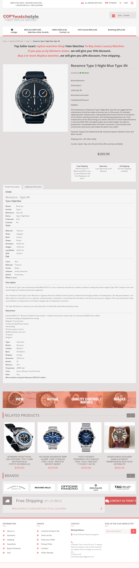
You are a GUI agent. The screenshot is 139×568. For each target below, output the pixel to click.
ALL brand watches (93, 3)
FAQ (8, 552)
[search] (132, 3)
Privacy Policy (46, 544)
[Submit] (133, 531)
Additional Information (33, 187)
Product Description (12, 187)
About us (10, 531)
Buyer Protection (14, 548)
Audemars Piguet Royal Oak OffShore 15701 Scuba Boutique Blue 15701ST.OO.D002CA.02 (19, 460)
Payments (11, 535)
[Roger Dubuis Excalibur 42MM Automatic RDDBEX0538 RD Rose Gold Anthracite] (119, 437)
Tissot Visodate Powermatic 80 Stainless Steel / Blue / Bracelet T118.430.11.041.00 (86, 460)
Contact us (64, 32)
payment (113, 3)
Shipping (10, 539)
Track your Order (48, 539)
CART (126, 3)
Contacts (44, 548)
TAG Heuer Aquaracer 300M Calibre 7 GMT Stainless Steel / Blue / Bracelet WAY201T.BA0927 (53, 460)
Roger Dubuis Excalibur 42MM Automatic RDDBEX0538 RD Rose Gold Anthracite (119, 460)
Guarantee (11, 544)
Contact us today (122, 500)
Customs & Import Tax (50, 531)
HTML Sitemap (47, 552)
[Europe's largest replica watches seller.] (21, 17)
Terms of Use (46, 535)
